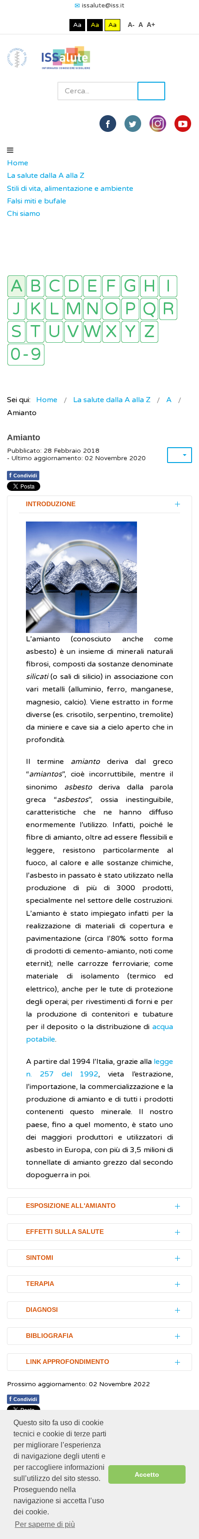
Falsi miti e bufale (36, 201)
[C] (54, 286)
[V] (73, 331)
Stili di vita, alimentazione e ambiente (70, 188)
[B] (35, 286)
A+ (151, 24)
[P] (130, 309)
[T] (35, 331)
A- (131, 24)
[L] (54, 309)
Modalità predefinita (46, 25)
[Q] (149, 309)
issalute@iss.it (103, 5)
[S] (16, 331)
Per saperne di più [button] (45, 1524)
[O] (111, 309)
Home (17, 163)
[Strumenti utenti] (179, 455)
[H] (149, 286)
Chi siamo (23, 213)
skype (183, 123)
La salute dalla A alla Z (45, 175)
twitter (133, 123)
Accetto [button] (147, 1474)
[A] (16, 286)
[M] (73, 309)
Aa (77, 25)
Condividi (23, 475)
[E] (92, 286)
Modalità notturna (60, 25)
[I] (168, 286)
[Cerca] (11, 226)
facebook (108, 123)
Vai (151, 91)
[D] (73, 286)
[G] (130, 286)
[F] (111, 286)
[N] (92, 309)
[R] (168, 309)
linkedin (158, 123)
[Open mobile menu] (10, 150)
